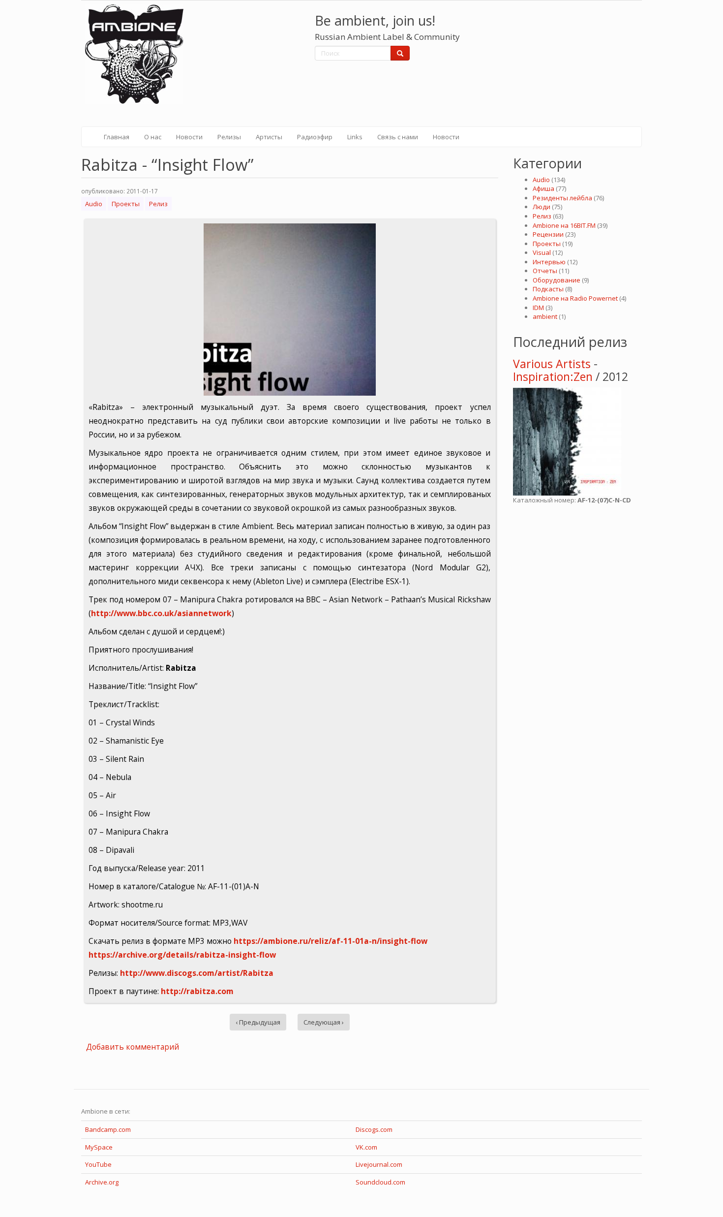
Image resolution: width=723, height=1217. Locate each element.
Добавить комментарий (132, 1046)
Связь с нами (397, 136)
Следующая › (323, 1022)
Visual (542, 252)
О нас (152, 136)
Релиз (158, 203)
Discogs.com (374, 1129)
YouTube (98, 1164)
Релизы (229, 136)
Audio (93, 203)
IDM (538, 307)
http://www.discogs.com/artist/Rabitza (196, 972)
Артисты (269, 136)
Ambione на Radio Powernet (575, 298)
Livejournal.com (379, 1164)
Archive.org (102, 1182)
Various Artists (552, 364)
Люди (541, 206)
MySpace (99, 1147)
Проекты (126, 203)
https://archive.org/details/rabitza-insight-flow (182, 954)
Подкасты (548, 288)
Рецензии (548, 234)
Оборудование (556, 280)
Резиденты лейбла (562, 197)
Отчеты (545, 270)
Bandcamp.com (108, 1129)
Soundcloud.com (380, 1182)
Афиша (543, 188)
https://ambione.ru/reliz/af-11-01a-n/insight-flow (330, 941)
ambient (545, 316)
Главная (116, 136)
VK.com (366, 1147)
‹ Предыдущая (258, 1022)
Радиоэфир (314, 136)
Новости (189, 136)
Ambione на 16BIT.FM (564, 225)
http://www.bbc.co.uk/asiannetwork (161, 613)
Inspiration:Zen (553, 376)
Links (354, 136)
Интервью (549, 261)
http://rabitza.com (197, 991)
